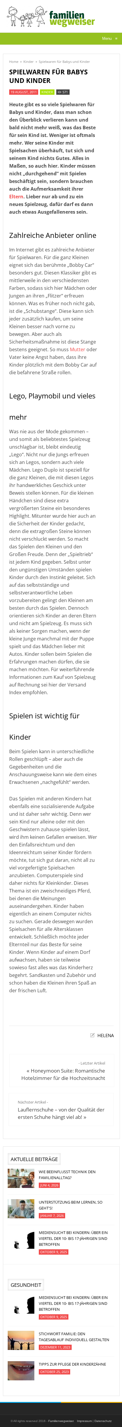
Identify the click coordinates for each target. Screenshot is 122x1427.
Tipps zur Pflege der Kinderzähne (72, 1364)
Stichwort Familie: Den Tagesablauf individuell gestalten (74, 1336)
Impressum (84, 1421)
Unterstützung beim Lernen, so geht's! (70, 1205)
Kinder (28, 61)
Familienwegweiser (60, 1421)
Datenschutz (103, 1421)
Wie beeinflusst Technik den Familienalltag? (67, 1174)
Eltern (16, 196)
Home (13, 61)
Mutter (77, 349)
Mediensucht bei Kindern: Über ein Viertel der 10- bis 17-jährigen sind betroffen (73, 1238)
